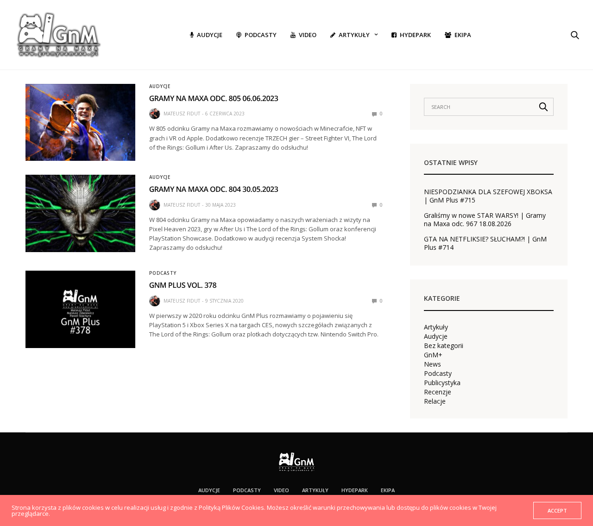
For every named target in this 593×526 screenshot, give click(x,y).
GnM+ (433, 355)
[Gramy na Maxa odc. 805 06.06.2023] (80, 122)
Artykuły (354, 35)
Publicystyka (442, 383)
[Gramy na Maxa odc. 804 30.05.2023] (80, 213)
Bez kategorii (443, 345)
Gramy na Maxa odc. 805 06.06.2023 (213, 98)
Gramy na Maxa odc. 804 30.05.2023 (213, 189)
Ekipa (462, 35)
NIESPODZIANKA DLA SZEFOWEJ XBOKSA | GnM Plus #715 (488, 196)
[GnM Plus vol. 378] (80, 309)
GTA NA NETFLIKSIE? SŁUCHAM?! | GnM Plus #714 (485, 243)
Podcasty (261, 35)
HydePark (415, 35)
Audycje (209, 35)
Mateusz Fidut (182, 113)
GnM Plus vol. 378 (183, 285)
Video (307, 35)
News (432, 364)
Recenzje (437, 392)
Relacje (435, 401)
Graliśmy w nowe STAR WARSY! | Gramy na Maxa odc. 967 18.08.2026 (485, 219)
